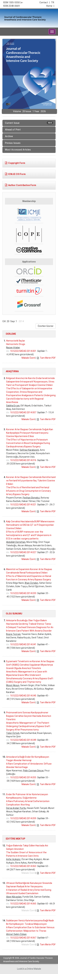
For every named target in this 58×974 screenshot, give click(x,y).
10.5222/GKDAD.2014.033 (23, 593)
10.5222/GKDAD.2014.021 (23, 504)
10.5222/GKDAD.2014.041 (23, 644)
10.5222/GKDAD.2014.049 (23, 740)
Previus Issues (12, 142)
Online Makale (34, 968)
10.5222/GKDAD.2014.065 (23, 903)
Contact (44, 2)
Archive (9, 136)
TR (52, 2)
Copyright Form (16, 163)
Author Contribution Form (22, 185)
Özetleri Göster (45, 326)
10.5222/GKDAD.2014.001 (23, 351)
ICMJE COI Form (17, 174)
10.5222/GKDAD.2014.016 (23, 460)
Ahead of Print (13, 129)
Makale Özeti (28, 358)
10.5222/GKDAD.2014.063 (23, 866)
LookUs (21, 968)
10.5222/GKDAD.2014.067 (23, 937)
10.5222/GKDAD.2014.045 (23, 695)
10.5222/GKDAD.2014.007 (23, 412)
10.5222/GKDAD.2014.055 (23, 777)
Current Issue (28, 122)
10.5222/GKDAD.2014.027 (23, 552)
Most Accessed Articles (18, 149)
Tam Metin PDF (48, 358)
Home (50, 6)
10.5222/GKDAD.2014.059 (23, 818)
